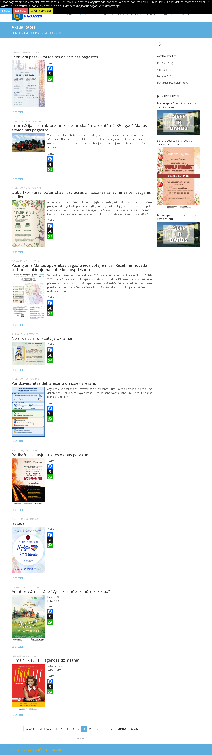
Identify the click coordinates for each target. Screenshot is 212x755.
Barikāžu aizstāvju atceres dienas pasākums (51, 454)
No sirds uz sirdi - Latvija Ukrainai (42, 338)
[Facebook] (99, 68)
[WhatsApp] (99, 79)
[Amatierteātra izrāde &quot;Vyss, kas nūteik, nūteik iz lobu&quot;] (28, 618)
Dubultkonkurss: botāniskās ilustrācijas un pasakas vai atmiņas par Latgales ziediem (81, 194)
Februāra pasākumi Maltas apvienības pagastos (55, 57)
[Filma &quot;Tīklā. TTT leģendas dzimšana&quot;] (28, 687)
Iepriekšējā (45, 728)
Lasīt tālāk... (18, 112)
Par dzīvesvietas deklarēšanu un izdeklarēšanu (54, 383)
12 (110, 728)
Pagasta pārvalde (128, 14)
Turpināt (121, 728)
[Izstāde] (28, 550)
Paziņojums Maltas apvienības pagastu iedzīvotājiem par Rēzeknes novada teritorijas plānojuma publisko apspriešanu (79, 267)
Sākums (69, 14)
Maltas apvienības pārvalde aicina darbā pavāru (176, 217)
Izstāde (18, 523)
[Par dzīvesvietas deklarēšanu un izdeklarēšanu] (28, 412)
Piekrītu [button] (6, 10)
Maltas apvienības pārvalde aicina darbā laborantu (176, 105)
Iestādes (152, 14)
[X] (99, 73)
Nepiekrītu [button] (20, 10)
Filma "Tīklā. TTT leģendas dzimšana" (46, 660)
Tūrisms (169, 14)
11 (103, 728)
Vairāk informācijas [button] (41, 10)
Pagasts (106, 14)
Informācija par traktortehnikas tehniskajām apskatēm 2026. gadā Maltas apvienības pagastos (79, 127)
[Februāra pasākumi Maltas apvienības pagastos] (28, 83)
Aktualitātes (86, 14)
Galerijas (186, 14)
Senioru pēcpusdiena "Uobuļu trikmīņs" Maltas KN (174, 142)
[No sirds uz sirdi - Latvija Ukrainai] (28, 353)
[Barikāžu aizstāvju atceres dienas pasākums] (28, 481)
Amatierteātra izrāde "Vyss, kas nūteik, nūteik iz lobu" (61, 591)
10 (96, 728)
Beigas (134, 728)
